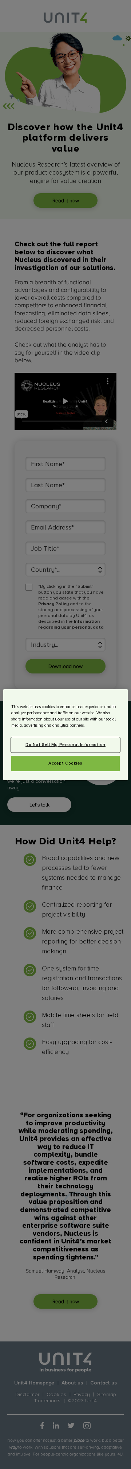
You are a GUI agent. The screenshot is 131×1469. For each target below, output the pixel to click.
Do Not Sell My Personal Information (65, 744)
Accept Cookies (65, 763)
